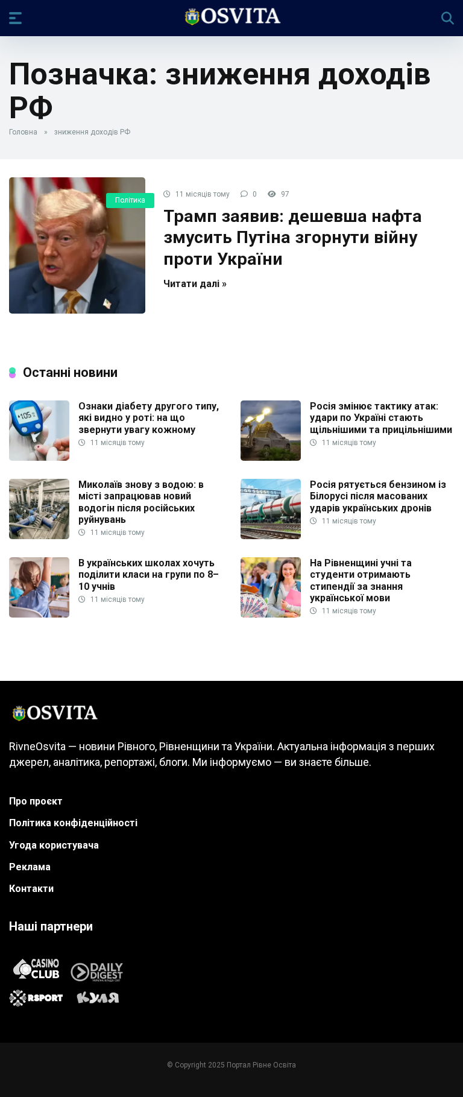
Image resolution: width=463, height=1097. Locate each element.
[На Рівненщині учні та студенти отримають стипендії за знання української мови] (271, 614)
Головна (23, 132)
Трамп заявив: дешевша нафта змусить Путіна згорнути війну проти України (292, 237)
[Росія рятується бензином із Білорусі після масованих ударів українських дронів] (271, 536)
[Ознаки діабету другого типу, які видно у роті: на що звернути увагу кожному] (39, 457)
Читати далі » (195, 283)
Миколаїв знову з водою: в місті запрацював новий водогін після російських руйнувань (141, 502)
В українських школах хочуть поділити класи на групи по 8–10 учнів (148, 574)
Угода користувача (54, 845)
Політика (130, 200)
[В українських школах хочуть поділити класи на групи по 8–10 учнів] (39, 614)
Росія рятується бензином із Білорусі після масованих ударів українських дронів (378, 496)
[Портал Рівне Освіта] (232, 17)
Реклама (30, 867)
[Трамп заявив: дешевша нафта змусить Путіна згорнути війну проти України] (77, 245)
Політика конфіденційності (73, 823)
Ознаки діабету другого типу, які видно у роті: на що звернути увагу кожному (148, 417)
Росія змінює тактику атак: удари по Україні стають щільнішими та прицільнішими (381, 417)
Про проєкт (36, 801)
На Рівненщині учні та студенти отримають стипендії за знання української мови (361, 580)
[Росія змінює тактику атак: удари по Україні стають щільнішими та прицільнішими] (271, 457)
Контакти (31, 888)
